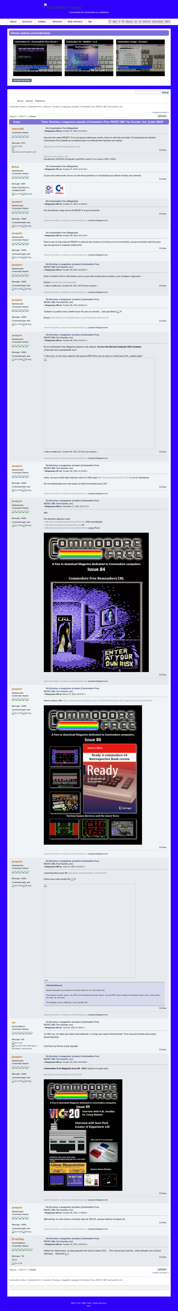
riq (13, 1022)
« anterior (156, 112)
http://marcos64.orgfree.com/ (56, 156)
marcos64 (18, 128)
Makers (57, 22)
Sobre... (42, 22)
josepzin (17, 201)
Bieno (15, 166)
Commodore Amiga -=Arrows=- (132, 42)
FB (123, 22)
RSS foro (147, 22)
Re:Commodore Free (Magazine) (62, 128)
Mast (115, 22)
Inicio (13, 22)
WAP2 (167, 22)
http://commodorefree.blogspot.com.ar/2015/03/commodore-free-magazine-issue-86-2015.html (107, 700)
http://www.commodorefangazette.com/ (62, 146)
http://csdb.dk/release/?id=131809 (114, 477)
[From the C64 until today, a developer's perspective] (25, 1048)
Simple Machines (99, 1303)
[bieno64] (27, 194)
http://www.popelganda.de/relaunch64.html (65, 522)
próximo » (164, 112)
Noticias (27, 22)
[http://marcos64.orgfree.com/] (25, 152)
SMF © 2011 (87, 1303)
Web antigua (75, 22)
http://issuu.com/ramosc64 (63, 282)
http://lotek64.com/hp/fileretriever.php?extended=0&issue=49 (80, 318)
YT (110, 22)
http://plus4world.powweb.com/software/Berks (66, 528)
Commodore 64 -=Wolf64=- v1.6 (81, 42)
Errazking (18, 1238)
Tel (140, 22)
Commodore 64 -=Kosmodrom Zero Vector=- (36, 42)
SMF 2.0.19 (75, 1303)
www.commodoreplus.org (76, 220)
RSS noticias (157, 22)
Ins (135, 22)
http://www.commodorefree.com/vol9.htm (87, 873)
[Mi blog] (27, 226)
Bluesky (129, 22)
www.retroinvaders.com (54, 220)
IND (90, 22)
